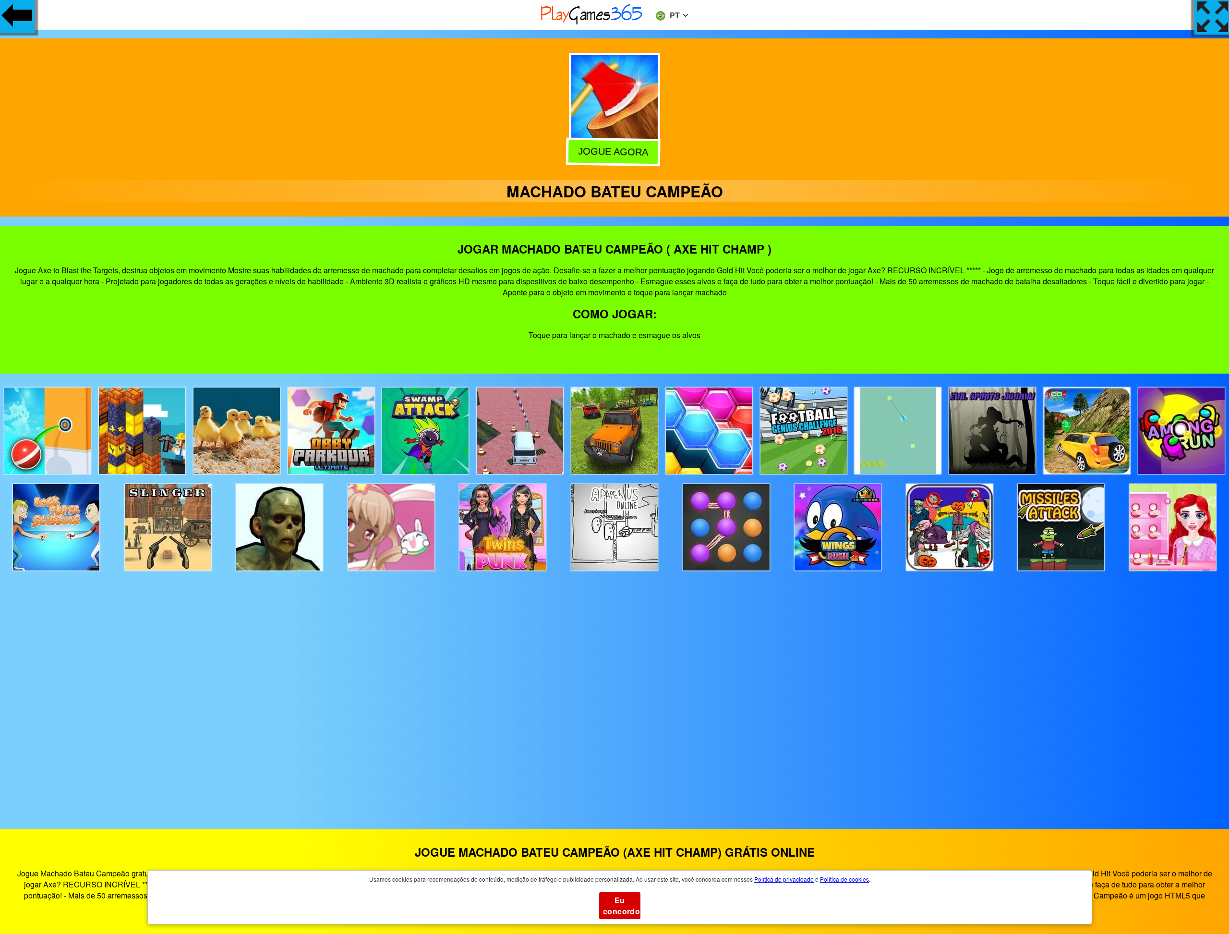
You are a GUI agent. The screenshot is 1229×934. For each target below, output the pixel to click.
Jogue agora (615, 151)
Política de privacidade (784, 879)
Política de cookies (844, 879)
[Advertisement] (614, 691)
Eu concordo (621, 906)
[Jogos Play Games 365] (592, 22)
